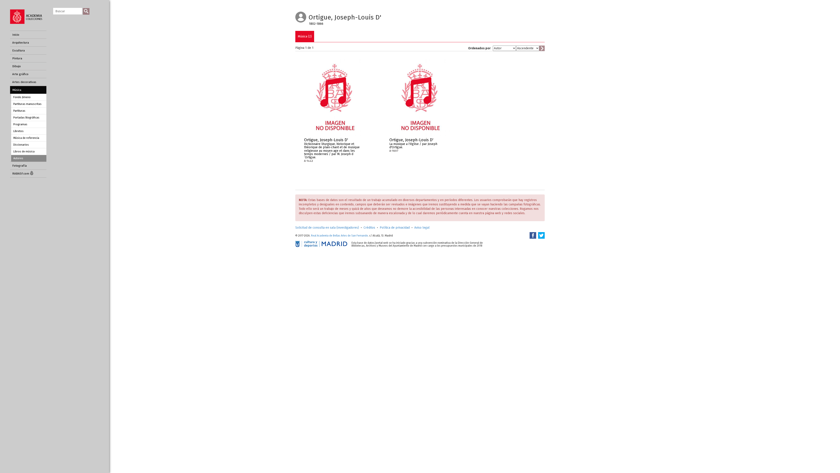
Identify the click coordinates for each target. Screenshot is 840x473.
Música (16, 90)
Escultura (18, 50)
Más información (361, 141)
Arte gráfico (20, 74)
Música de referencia (26, 137)
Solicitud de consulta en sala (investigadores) (327, 227)
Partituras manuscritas (27, 104)
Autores (18, 158)
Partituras (19, 110)
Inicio (15, 35)
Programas (20, 124)
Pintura (17, 58)
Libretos (18, 131)
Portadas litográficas (26, 117)
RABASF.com (21, 173)
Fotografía (19, 166)
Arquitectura (20, 42)
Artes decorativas (24, 82)
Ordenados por (479, 48)
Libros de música (24, 151)
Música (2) (305, 36)
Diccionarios (21, 144)
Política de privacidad (395, 227)
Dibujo (16, 66)
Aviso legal (422, 227)
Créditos (369, 227)
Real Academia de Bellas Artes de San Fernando (339, 235)
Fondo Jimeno (22, 97)
